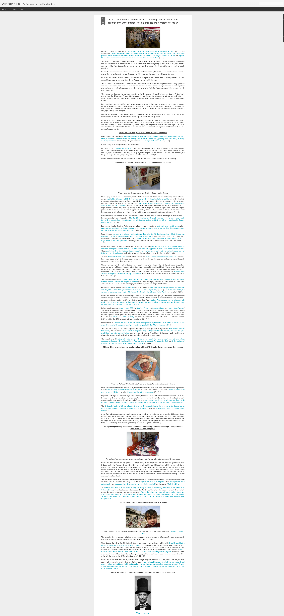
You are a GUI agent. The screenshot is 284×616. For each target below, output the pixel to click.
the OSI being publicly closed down (151, 141)
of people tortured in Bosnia (117, 257)
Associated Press (158, 308)
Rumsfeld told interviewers (124, 148)
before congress (120, 205)
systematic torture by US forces (168, 226)
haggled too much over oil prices (152, 482)
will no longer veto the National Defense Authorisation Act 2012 (151, 51)
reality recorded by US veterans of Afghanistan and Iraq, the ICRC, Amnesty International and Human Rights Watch (142, 291)
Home (15, 9)
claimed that (129, 287)
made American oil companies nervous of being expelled (135, 484)
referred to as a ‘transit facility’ (123, 317)
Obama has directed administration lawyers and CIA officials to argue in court (142, 204)
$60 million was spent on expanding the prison (134, 236)
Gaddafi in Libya (173, 484)
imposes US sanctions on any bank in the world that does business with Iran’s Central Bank (142, 56)
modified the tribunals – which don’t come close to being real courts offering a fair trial (138, 199)
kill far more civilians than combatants (140, 392)
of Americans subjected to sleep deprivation (161, 257)
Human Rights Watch (175, 308)
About (21, 9)
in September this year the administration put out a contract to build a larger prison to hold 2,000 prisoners (142, 239)
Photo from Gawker (143, 613)
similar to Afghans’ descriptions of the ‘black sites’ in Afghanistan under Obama (142, 342)
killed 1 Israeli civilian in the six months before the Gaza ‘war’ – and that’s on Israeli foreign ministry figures (142, 550)
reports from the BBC (125, 308)
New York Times (142, 308)
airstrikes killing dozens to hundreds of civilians (123, 390)
